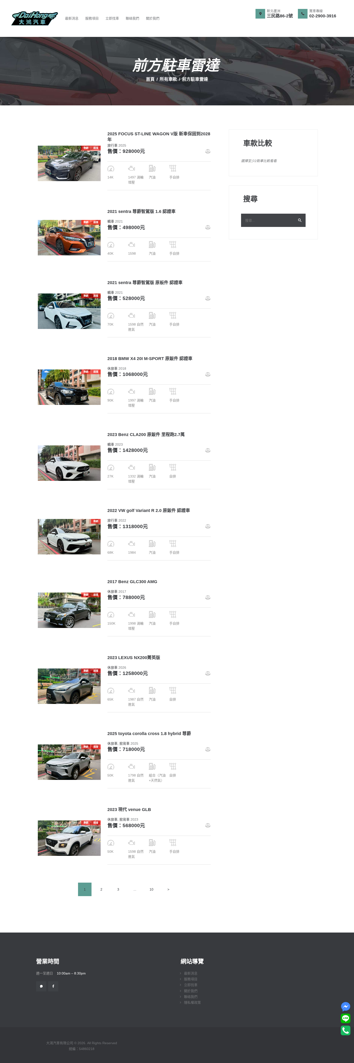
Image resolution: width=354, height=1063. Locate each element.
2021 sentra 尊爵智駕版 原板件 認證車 (145, 282)
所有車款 (168, 79)
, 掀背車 (124, 743)
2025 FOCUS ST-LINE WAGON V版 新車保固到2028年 (158, 136)
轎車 (110, 221)
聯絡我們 (190, 997)
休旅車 (112, 368)
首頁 (150, 79)
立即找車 (190, 985)
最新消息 (190, 973)
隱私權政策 (192, 1002)
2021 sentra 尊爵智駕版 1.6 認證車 (141, 211)
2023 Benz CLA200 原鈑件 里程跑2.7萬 (146, 434)
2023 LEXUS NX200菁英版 (133, 657)
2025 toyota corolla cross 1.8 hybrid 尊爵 (149, 733)
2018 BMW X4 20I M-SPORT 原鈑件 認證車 (149, 358)
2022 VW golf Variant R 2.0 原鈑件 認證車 (148, 510)
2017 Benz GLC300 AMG (132, 581)
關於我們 (190, 991)
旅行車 (112, 145)
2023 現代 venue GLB (129, 809)
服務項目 (190, 979)
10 (154, 889)
